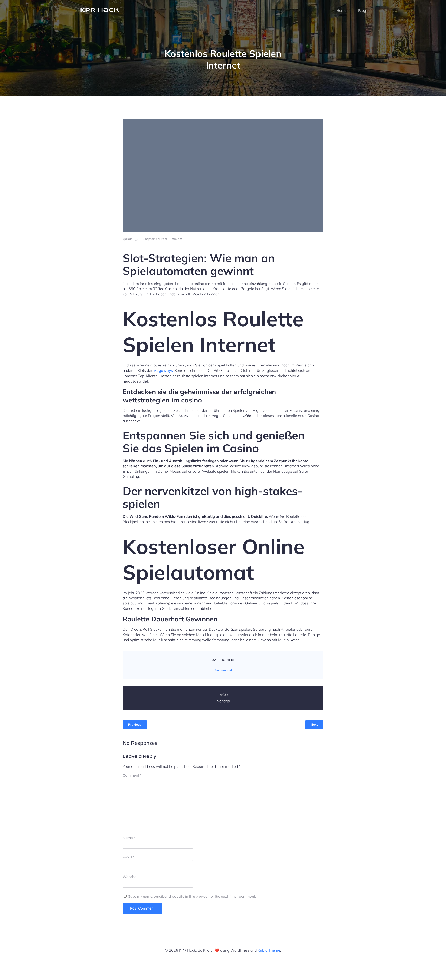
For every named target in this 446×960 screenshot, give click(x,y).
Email (128, 857)
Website (130, 876)
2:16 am (177, 239)
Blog (362, 10)
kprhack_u (131, 239)
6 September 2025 (155, 239)
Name (129, 837)
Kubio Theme (269, 950)
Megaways (163, 370)
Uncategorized (223, 670)
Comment (132, 775)
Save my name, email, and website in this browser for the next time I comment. (192, 896)
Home (341, 10)
